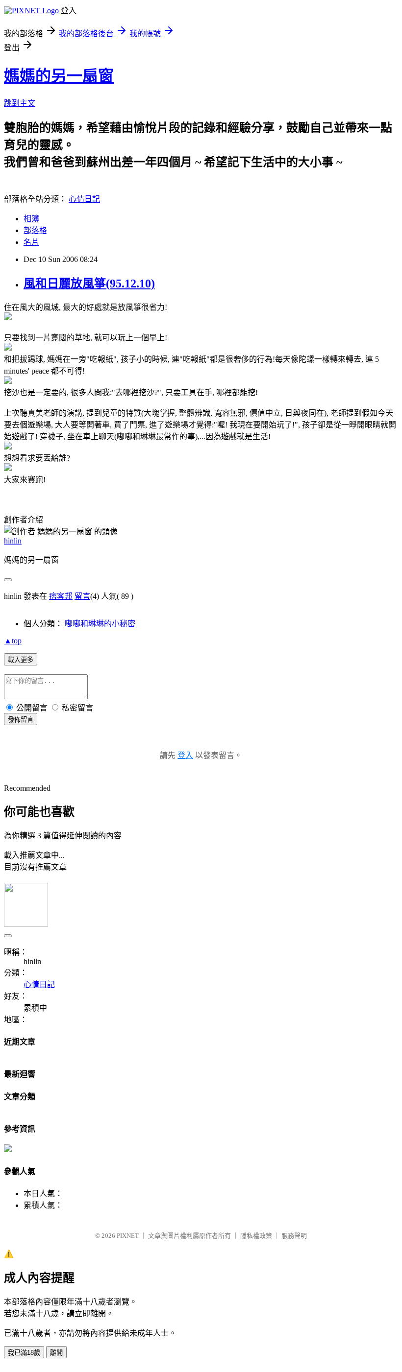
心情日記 (84, 199)
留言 (82, 596)
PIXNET (128, 1235)
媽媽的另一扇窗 (59, 76)
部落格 (35, 230)
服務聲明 (294, 1235)
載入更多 (20, 659)
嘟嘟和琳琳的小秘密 (100, 623)
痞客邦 (61, 596)
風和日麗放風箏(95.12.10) (89, 283)
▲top (13, 641)
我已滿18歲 (24, 1352)
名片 (31, 242)
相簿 (31, 218)
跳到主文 (19, 103)
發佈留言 (20, 719)
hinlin (13, 541)
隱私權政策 (256, 1235)
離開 (56, 1352)
